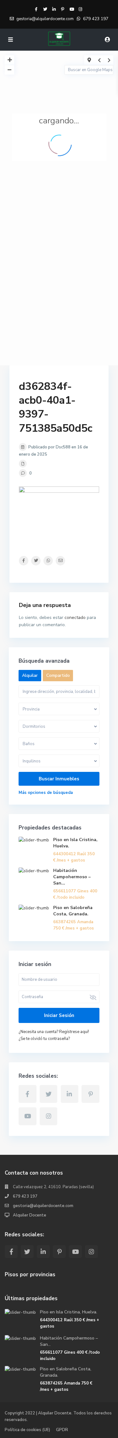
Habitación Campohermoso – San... (72, 877)
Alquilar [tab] (30, 675)
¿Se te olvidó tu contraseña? (44, 1039)
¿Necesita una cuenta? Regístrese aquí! (54, 1032)
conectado (75, 618)
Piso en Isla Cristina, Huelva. (68, 1312)
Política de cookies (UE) (27, 1430)
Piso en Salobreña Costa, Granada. (73, 911)
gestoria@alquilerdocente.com (43, 1206)
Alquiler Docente (29, 1215)
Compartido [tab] (58, 675)
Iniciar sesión (59, 1015)
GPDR (62, 1430)
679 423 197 (95, 19)
